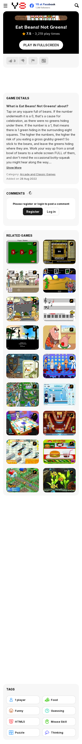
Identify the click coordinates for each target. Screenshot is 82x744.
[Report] (33, 60)
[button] (13, 167)
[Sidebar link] (5, 5)
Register (32, 211)
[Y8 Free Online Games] (19, 6)
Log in (51, 211)
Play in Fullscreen (41, 45)
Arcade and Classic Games (38, 174)
